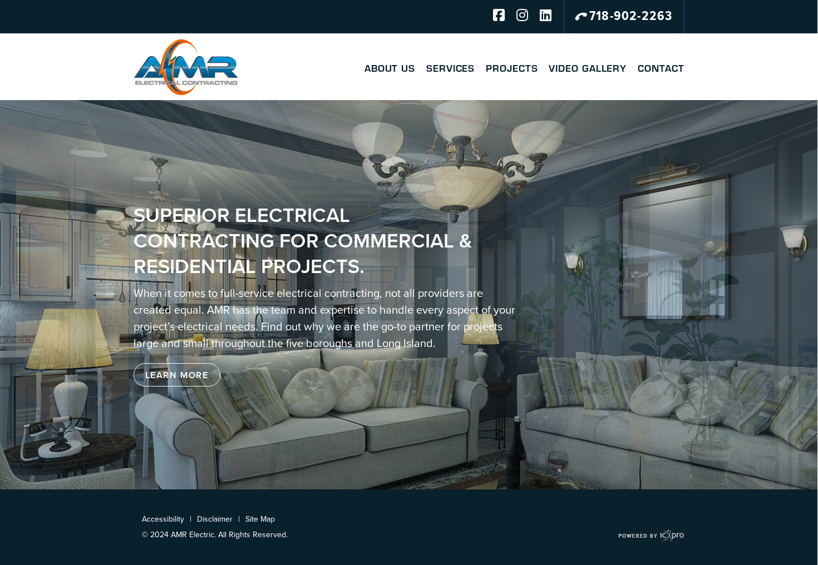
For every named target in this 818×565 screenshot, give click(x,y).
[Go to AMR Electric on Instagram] (517, 16)
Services (450, 68)
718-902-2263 (630, 16)
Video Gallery (588, 68)
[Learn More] (177, 374)
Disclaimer (215, 519)
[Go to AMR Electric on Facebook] (493, 16)
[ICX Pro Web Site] (651, 536)
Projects (512, 68)
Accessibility (163, 519)
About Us (389, 68)
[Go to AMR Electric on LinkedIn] (540, 16)
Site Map (260, 519)
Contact (661, 68)
